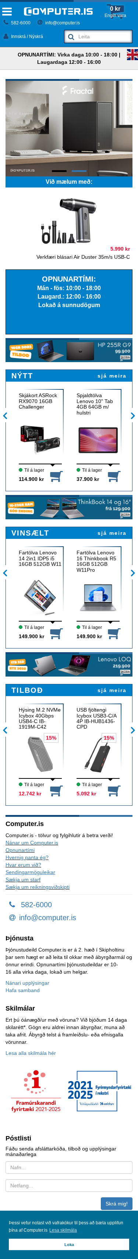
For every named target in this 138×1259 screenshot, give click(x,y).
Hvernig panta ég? (27, 857)
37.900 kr (88, 479)
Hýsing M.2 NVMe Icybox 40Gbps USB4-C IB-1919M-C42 (40, 718)
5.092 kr (86, 794)
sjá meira (112, 376)
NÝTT (22, 376)
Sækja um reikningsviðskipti (38, 887)
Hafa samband (23, 990)
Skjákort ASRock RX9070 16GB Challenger (38, 401)
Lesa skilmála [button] (63, 1230)
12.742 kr (30, 794)
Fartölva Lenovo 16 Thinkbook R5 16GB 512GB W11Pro (96, 561)
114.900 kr (31, 479)
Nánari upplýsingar (27, 983)
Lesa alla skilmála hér (31, 1053)
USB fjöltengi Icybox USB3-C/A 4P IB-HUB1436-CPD (96, 718)
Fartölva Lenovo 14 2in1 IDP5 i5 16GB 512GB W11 (40, 558)
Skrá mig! (117, 1204)
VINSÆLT (30, 533)
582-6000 (20, 22)
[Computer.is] (58, 11)
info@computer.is (62, 22)
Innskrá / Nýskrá (26, 36)
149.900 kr (31, 636)
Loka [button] (69, 1244)
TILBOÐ (27, 690)
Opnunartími (20, 850)
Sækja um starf (23, 880)
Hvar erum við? (23, 865)
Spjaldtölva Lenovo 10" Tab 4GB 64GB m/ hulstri (95, 404)
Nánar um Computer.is (32, 843)
